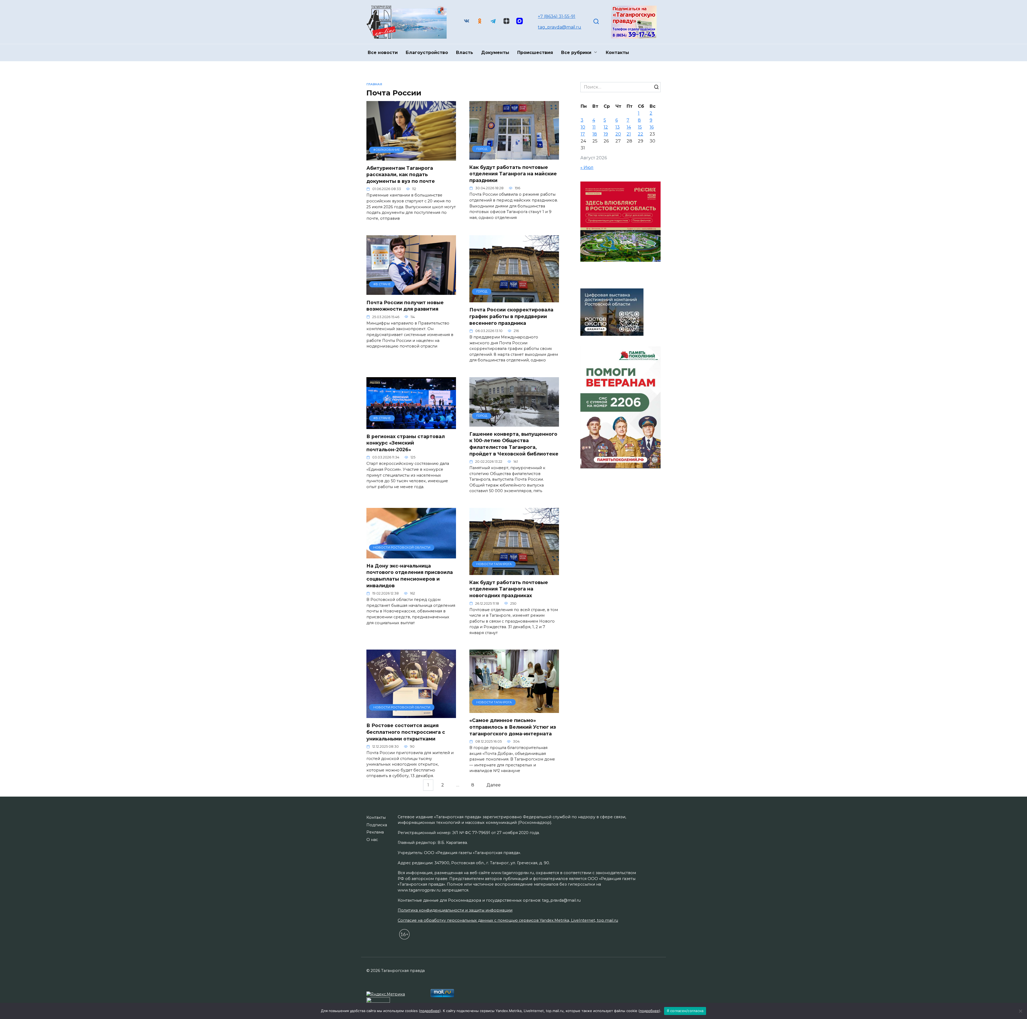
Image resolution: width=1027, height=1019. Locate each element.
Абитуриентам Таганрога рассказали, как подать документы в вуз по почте (400, 174)
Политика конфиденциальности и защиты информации (455, 910)
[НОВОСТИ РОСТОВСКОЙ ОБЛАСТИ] (411, 555)
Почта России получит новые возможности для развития (405, 305)
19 (606, 134)
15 (640, 127)
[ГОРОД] (514, 156)
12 (606, 127)
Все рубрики (576, 52)
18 (594, 134)
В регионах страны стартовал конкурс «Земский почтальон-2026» (405, 443)
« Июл (586, 167)
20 (618, 134)
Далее (493, 785)
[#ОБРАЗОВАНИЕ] (411, 157)
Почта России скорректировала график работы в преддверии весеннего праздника (511, 316)
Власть (464, 52)
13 (617, 127)
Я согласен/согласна (685, 1011)
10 (583, 127)
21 (629, 134)
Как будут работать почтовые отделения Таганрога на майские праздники (513, 173)
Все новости (383, 52)
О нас (372, 839)
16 (652, 127)
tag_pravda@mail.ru (559, 27)
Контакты (617, 52)
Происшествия (535, 52)
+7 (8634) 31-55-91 (556, 16)
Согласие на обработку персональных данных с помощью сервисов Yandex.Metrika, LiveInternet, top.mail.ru (508, 920)
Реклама (375, 832)
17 (583, 134)
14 (629, 127)
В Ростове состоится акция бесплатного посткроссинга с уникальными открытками (405, 732)
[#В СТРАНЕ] (411, 291)
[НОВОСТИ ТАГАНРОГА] (514, 571)
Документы (495, 52)
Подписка (376, 825)
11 (594, 127)
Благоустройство (427, 52)
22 (640, 134)
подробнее (429, 1011)
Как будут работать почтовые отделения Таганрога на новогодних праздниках (508, 589)
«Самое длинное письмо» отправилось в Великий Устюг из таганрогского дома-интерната (512, 726)
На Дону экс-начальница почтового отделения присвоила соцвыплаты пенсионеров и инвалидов (409, 575)
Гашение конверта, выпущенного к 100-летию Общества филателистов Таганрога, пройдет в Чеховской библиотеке (513, 444)
